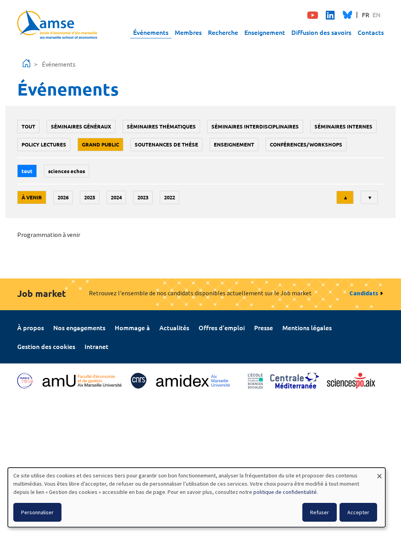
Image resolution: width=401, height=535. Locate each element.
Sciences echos (66, 171)
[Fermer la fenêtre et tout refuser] (379, 472)
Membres (188, 32)
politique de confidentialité (285, 491)
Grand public (100, 144)
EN (376, 14)
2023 (142, 197)
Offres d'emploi (222, 327)
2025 (89, 197)
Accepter (358, 512)
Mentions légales (307, 327)
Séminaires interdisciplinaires (255, 126)
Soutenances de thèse (166, 144)
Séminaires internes (343, 126)
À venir (32, 197)
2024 (116, 197)
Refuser (319, 512)
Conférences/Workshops (306, 144)
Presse (263, 327)
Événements (150, 32)
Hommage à (132, 327)
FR (365, 14)
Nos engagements (79, 327)
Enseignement (264, 32)
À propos (30, 327)
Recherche (223, 32)
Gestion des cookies (46, 346)
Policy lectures (44, 144)
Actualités (174, 327)
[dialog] (196, 497)
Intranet (96, 346)
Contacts (371, 32)
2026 (63, 197)
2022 (169, 197)
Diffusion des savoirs (321, 32)
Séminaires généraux (81, 126)
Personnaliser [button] (37, 512)
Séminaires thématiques (161, 126)
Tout (28, 126)
